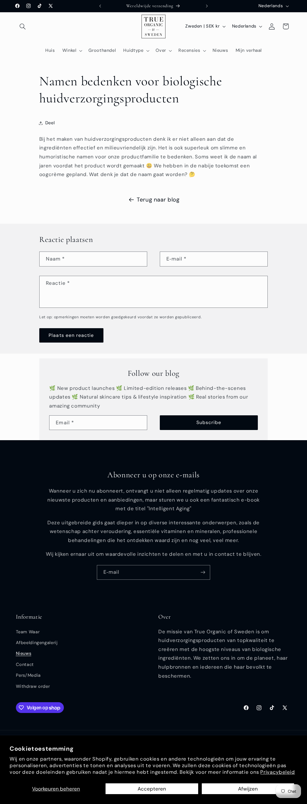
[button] (23, 26)
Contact (25, 664)
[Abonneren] (203, 572)
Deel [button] (50, 123)
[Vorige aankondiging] (100, 6)
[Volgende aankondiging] (206, 6)
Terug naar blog (158, 199)
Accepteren (152, 788)
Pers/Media (28, 675)
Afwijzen (248, 788)
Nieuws (23, 653)
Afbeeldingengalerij (37, 643)
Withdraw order (33, 686)
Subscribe (208, 422)
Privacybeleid (277, 772)
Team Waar (28, 632)
